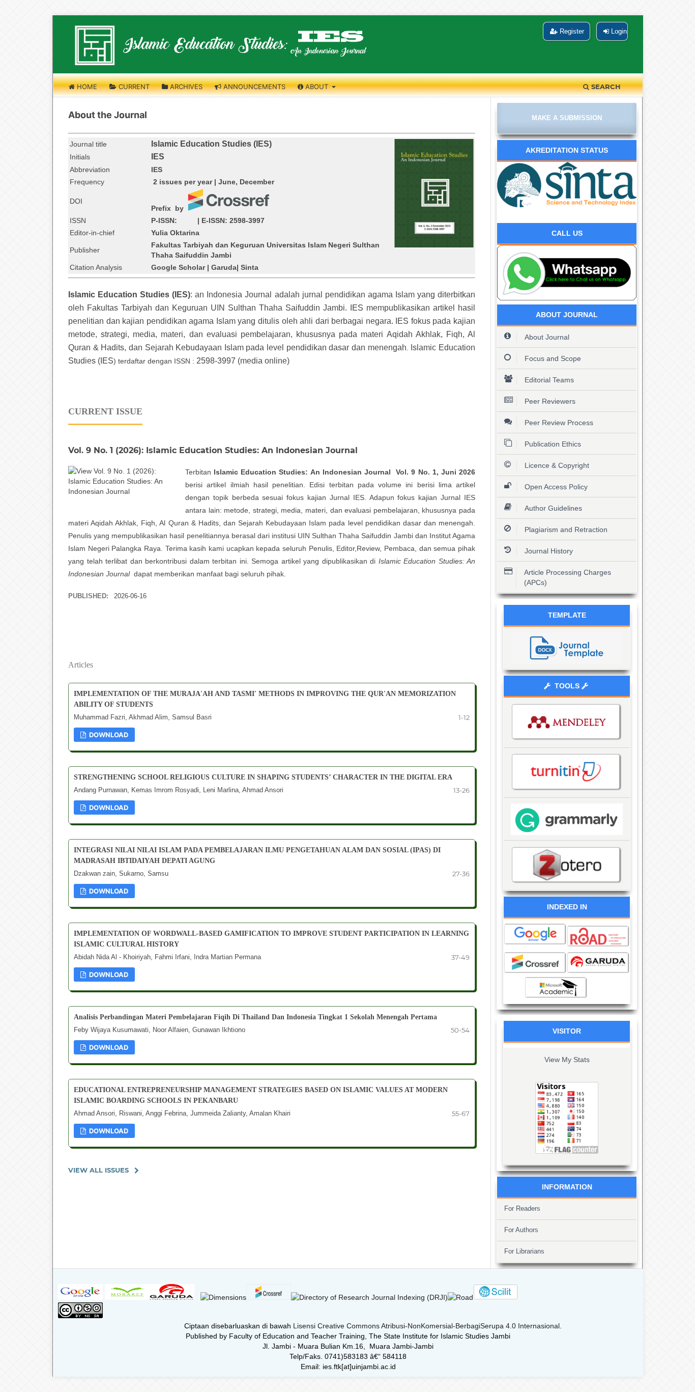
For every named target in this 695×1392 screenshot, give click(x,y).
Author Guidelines (553, 508)
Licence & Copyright (557, 465)
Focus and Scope (553, 358)
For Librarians (524, 1251)
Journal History (549, 551)
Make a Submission (567, 118)
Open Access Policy (556, 487)
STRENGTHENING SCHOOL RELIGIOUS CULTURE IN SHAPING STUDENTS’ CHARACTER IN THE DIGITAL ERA (263, 777)
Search (605, 86)
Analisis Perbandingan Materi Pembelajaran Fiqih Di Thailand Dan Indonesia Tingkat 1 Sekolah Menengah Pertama (255, 1017)
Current (133, 86)
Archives (185, 86)
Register (571, 31)
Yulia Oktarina (175, 233)
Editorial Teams (549, 380)
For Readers (522, 1208)
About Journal (547, 337)
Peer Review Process (559, 423)
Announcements (253, 86)
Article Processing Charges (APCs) (567, 577)
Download (108, 735)
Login (618, 31)
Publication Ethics (553, 444)
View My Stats (567, 1059)
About (316, 86)
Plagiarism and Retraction (566, 529)
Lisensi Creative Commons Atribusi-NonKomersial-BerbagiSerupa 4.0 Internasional (426, 1326)
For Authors (521, 1230)
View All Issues (98, 1170)
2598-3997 (247, 220)
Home (86, 86)
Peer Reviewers (550, 401)
